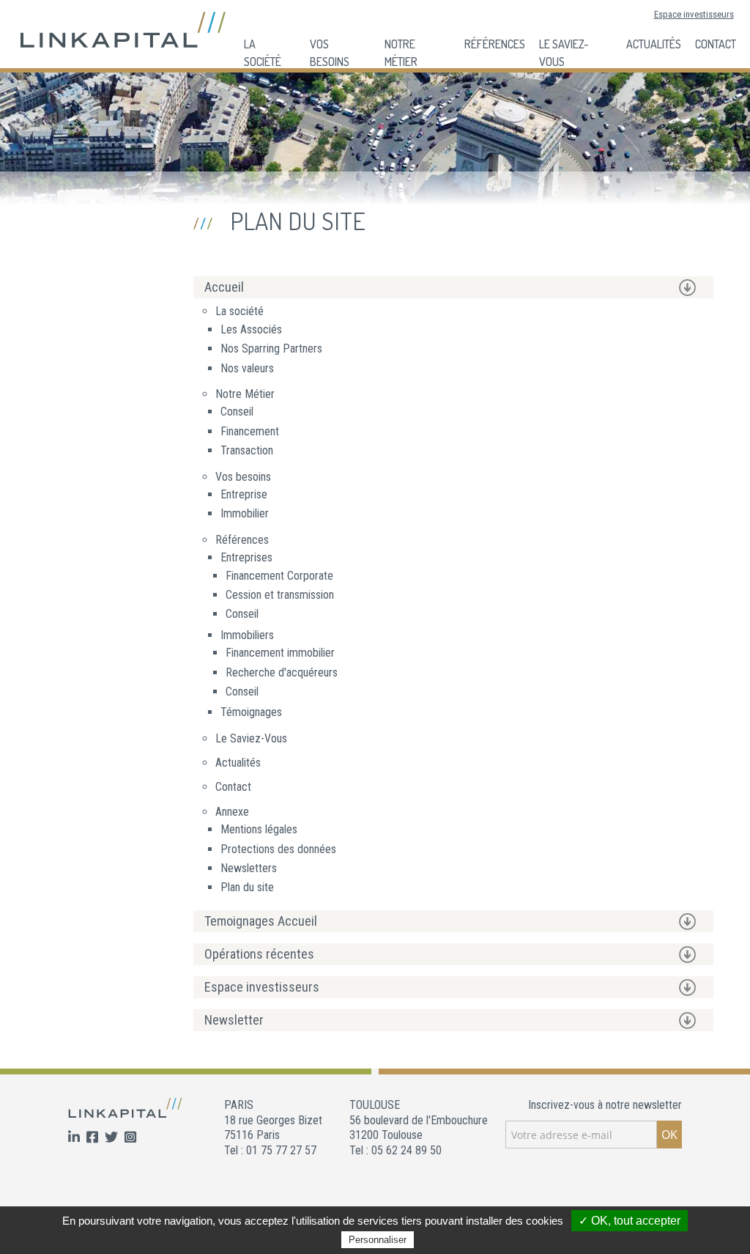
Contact (715, 44)
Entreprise (243, 494)
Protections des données (278, 849)
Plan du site (247, 887)
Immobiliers (247, 635)
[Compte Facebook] (93, 1138)
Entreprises (246, 557)
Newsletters (248, 868)
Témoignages (251, 712)
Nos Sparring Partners (271, 348)
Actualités (653, 44)
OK (669, 1134)
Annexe (232, 812)
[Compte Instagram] (130, 1138)
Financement (249, 431)
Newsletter (234, 1020)
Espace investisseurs (694, 14)
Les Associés (251, 329)
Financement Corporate (279, 576)
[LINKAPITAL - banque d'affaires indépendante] (123, 29)
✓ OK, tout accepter (629, 1220)
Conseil (236, 411)
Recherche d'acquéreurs (282, 672)
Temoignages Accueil (260, 921)
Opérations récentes (259, 954)
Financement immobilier (280, 653)
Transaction (246, 450)
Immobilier (244, 513)
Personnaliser (377, 1239)
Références (494, 44)
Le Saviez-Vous (251, 738)
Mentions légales (258, 829)
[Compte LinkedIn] (75, 1138)
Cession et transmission (280, 595)
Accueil (224, 287)
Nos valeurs (247, 368)
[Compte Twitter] (113, 1138)
